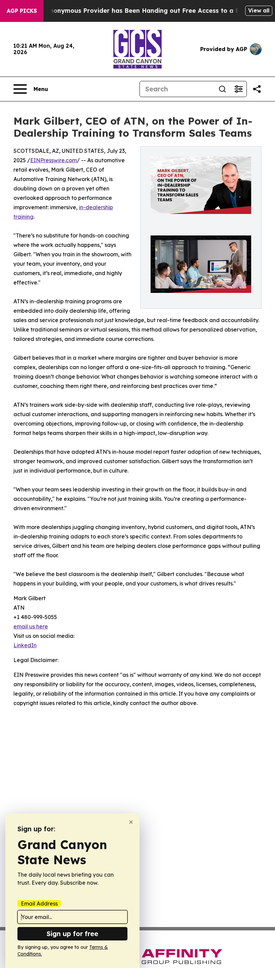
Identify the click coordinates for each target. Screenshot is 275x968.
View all (258, 10)
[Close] (131, 822)
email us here (30, 626)
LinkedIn (25, 645)
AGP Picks (22, 10)
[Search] (222, 89)
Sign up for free (72, 933)
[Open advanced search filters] (238, 89)
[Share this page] (257, 89)
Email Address (39, 903)
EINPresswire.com (53, 160)
